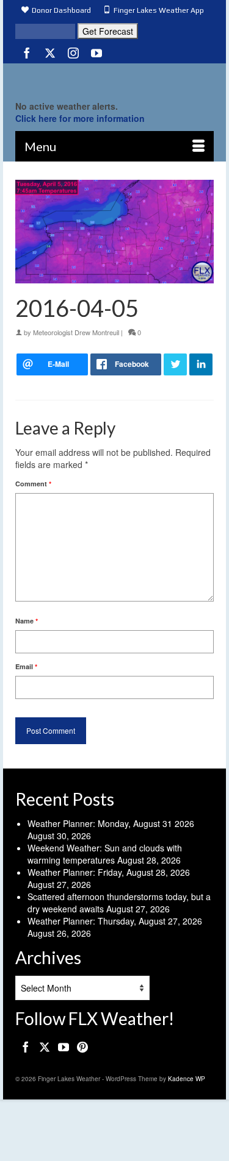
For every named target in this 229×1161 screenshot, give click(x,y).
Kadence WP (186, 1078)
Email (26, 666)
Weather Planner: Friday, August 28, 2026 (108, 872)
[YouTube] (96, 52)
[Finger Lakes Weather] (114, 78)
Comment (33, 483)
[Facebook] (26, 52)
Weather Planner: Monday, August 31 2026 (110, 823)
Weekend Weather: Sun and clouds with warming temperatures (104, 854)
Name (26, 620)
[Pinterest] (82, 1046)
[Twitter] (50, 52)
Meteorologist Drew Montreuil (76, 332)
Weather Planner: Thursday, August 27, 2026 (114, 921)
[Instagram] (73, 52)
